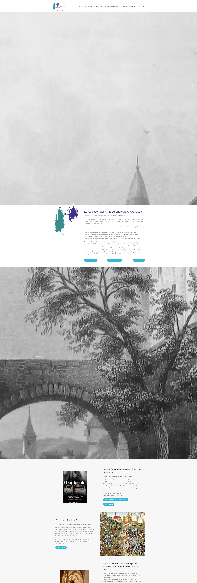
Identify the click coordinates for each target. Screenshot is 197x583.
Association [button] (82, 6)
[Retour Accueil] (58, 6)
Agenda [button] (90, 6)
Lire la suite (109, 504)
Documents (133, 6)
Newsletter (124, 6)
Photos (97, 6)
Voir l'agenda (138, 260)
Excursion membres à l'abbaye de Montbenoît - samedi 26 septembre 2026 (120, 566)
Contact (142, 6)
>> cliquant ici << (75, 535)
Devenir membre (91, 260)
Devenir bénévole (114, 260)
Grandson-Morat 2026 (66, 520)
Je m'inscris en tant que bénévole (116, 499)
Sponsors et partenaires (109, 6)
